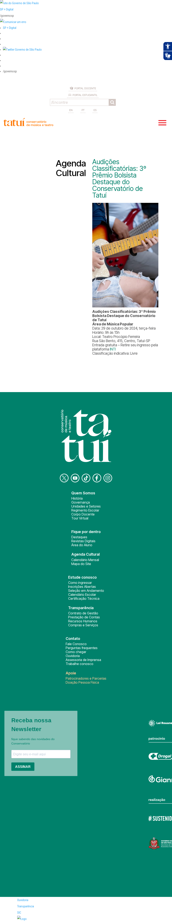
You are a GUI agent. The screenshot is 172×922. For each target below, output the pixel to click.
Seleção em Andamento (86, 590)
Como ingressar (80, 583)
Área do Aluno (81, 545)
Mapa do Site (81, 564)
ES (95, 110)
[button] (22, 49)
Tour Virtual (79, 518)
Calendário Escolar (82, 594)
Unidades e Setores (86, 506)
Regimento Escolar (85, 510)
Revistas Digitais (83, 541)
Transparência (25, 906)
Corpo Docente (83, 514)
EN (71, 110)
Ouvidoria (73, 656)
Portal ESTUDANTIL (85, 95)
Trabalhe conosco (79, 664)
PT (83, 110)
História (77, 498)
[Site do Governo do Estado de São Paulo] (19, 3)
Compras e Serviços (83, 625)
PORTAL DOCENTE (85, 88)
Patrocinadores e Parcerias (86, 678)
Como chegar (76, 652)
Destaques (79, 537)
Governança (80, 502)
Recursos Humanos (82, 621)
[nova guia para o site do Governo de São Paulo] (13, 22)
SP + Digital (6, 9)
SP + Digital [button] (9, 27)
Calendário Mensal (85, 560)
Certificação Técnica (83, 598)
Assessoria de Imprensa (83, 660)
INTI (113, 349)
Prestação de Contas (84, 617)
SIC (19, 912)
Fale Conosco (76, 644)
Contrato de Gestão (83, 613)
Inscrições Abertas (82, 586)
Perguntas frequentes (82, 648)
